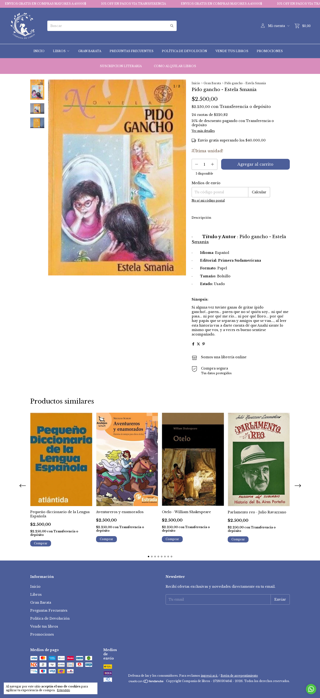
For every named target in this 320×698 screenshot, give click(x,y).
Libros (59, 51)
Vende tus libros (232, 51)
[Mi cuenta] (262, 25)
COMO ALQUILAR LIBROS (175, 66)
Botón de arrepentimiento (239, 675)
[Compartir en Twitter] (198, 344)
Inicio (39, 51)
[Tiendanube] (146, 682)
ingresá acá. (209, 675)
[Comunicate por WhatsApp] (311, 689)
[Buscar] (172, 26)
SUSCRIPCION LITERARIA (121, 66)
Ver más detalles (203, 131)
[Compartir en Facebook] (193, 344)
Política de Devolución (184, 51)
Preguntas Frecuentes (131, 51)
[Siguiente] (40, 205)
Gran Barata (89, 51)
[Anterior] (34, 205)
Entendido (63, 690)
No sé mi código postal (208, 200)
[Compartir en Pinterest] (203, 344)
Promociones (270, 51)
